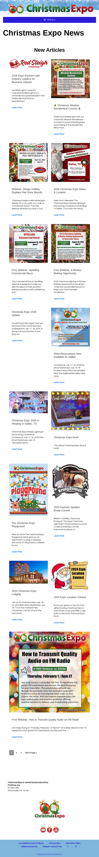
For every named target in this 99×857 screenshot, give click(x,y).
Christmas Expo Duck (66, 437)
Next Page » (31, 753)
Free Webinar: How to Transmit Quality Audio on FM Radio (45, 719)
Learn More (17, 107)
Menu (51, 20)
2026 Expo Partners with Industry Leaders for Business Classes (26, 79)
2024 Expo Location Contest (70, 597)
